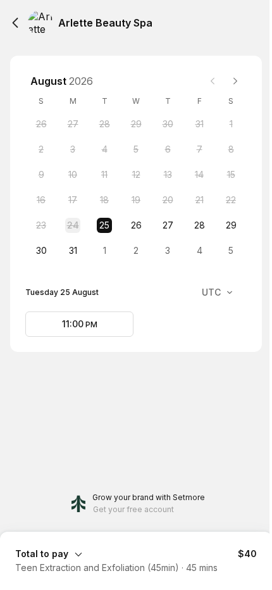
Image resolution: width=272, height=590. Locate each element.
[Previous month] (212, 81)
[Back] (15, 23)
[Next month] (235, 81)
